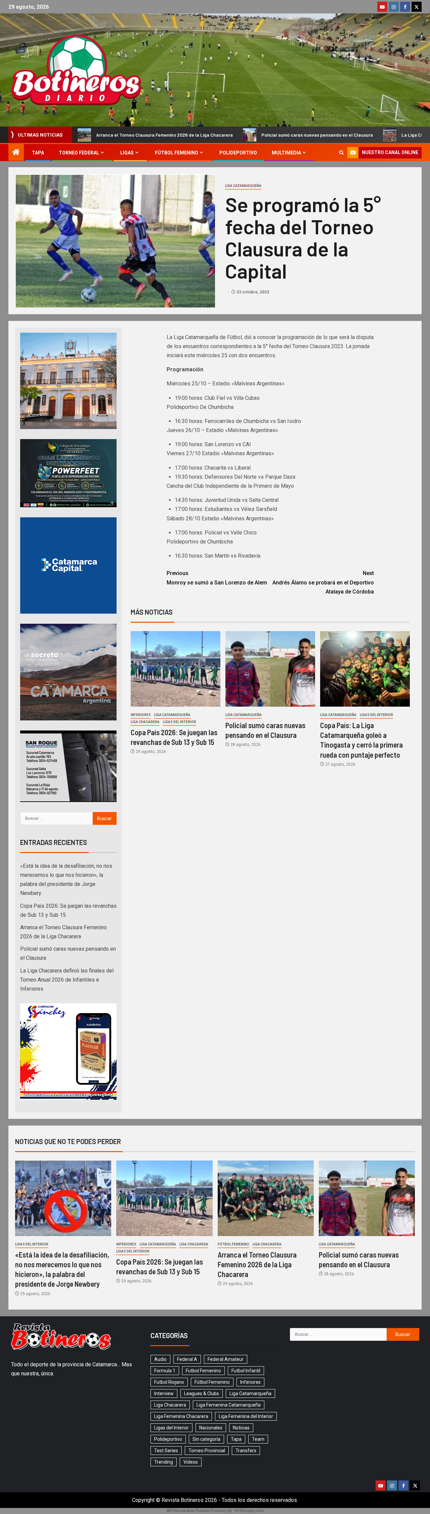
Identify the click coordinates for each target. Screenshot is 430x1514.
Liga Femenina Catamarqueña (229, 1405)
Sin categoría (206, 1439)
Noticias (241, 1427)
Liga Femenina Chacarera (181, 1416)
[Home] (16, 152)
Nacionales (210, 1427)
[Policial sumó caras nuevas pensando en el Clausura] (270, 669)
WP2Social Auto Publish (188, 1511)
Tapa (38, 152)
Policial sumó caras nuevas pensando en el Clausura (233, 135)
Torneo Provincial (206, 1450)
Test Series (166, 1450)
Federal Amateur (226, 1359)
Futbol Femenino (203, 1370)
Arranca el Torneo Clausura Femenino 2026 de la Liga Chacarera (257, 1264)
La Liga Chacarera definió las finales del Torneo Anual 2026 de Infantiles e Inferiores (67, 979)
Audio (160, 1359)
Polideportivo (238, 152)
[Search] (341, 152)
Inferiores (141, 715)
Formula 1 (164, 1370)
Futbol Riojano (169, 1382)
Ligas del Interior (179, 722)
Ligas (127, 152)
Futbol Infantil (245, 1370)
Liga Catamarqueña (243, 186)
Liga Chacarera (145, 722)
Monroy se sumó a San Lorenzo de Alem (217, 577)
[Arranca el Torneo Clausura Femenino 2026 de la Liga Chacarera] (266, 1198)
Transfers (245, 1450)
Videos (190, 1462)
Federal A (187, 1359)
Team (258, 1439)
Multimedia (286, 152)
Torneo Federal (79, 152)
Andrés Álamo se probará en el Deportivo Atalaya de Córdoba (323, 582)
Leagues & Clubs (201, 1393)
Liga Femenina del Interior (246, 1416)
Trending (163, 1462)
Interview (164, 1393)
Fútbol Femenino (176, 152)
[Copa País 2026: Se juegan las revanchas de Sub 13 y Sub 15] (175, 669)
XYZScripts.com (249, 1511)
